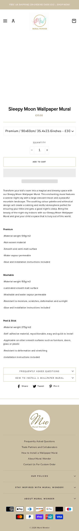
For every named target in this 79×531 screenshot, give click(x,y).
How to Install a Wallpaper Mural (39, 378)
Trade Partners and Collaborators (40, 447)
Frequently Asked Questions (39, 371)
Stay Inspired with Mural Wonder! (39, 487)
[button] (39, 173)
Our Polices (39, 476)
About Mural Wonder (39, 458)
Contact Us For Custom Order (39, 464)
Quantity (39, 142)
